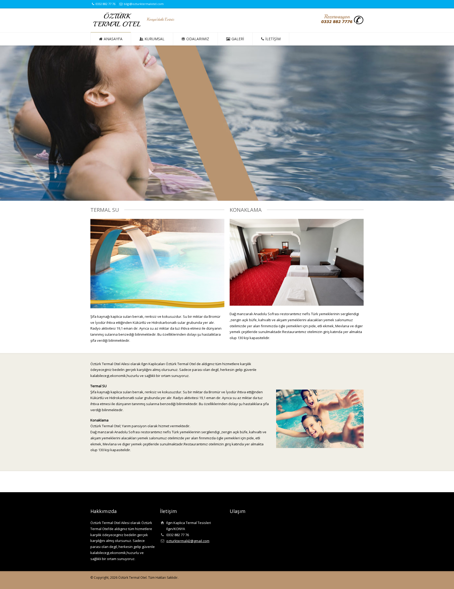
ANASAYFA (113, 38)
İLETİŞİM (273, 38)
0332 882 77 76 (105, 4)
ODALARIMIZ (197, 38)
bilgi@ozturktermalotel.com (144, 4)
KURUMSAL (154, 38)
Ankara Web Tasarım (359, 580)
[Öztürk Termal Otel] (134, 25)
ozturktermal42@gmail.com (187, 540)
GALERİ (237, 38)
